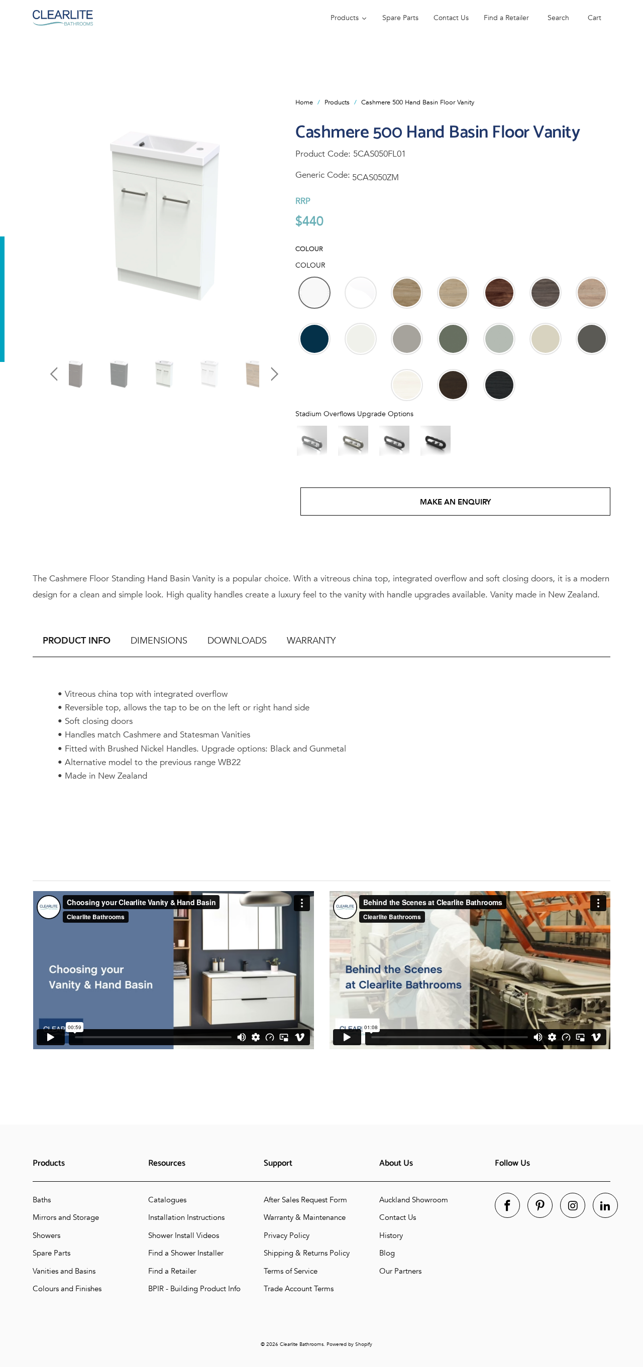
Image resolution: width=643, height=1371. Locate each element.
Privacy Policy (286, 1235)
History (391, 1235)
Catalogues (167, 1200)
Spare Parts (51, 1253)
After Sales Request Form (305, 1200)
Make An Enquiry (455, 502)
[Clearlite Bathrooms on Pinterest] (540, 1205)
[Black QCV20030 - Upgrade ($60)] (435, 440)
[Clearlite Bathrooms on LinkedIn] (605, 1205)
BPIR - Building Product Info (194, 1289)
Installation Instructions (186, 1217)
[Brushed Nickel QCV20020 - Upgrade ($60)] (353, 440)
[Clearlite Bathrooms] (177, 18)
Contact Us (397, 1217)
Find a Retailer (172, 1271)
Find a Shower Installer (186, 1253)
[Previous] (55, 217)
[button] (314, 293)
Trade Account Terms (299, 1289)
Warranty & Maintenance (305, 1217)
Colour (309, 249)
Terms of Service (290, 1271)
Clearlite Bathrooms (302, 1344)
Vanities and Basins (64, 1271)
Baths (42, 1200)
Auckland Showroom (413, 1200)
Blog (387, 1253)
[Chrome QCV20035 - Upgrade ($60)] (312, 440)
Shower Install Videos (183, 1235)
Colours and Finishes (67, 1289)
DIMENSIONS (159, 641)
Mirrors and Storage (66, 1217)
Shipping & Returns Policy (307, 1253)
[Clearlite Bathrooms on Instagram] (572, 1205)
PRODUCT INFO (77, 641)
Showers (46, 1235)
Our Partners (400, 1271)
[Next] (272, 217)
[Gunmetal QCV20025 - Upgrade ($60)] (394, 440)
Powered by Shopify (349, 1344)
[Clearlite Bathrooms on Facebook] (507, 1205)
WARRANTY (311, 641)
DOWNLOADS (237, 641)
